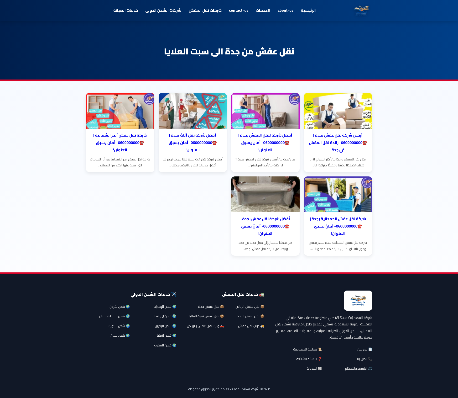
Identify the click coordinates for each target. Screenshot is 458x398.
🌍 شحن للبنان (120, 335)
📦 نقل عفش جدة (211, 306)
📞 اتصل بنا (364, 359)
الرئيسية (308, 10)
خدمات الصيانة (125, 10)
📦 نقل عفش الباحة (250, 316)
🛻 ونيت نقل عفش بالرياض (205, 326)
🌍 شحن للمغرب (165, 345)
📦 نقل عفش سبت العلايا (206, 316)
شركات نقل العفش (205, 10)
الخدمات (263, 10)
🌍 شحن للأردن (119, 306)
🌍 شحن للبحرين (165, 326)
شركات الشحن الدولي (163, 10)
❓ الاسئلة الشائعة (309, 359)
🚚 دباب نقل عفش (251, 326)
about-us (285, 10)
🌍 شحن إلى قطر (165, 316)
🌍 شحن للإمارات (164, 306)
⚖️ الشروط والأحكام (358, 368)
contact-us (238, 10)
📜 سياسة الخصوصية (307, 349)
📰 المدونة (314, 368)
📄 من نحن (364, 349)
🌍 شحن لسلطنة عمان (114, 316)
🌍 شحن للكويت (119, 326)
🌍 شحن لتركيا (166, 335)
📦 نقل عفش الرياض (249, 306)
